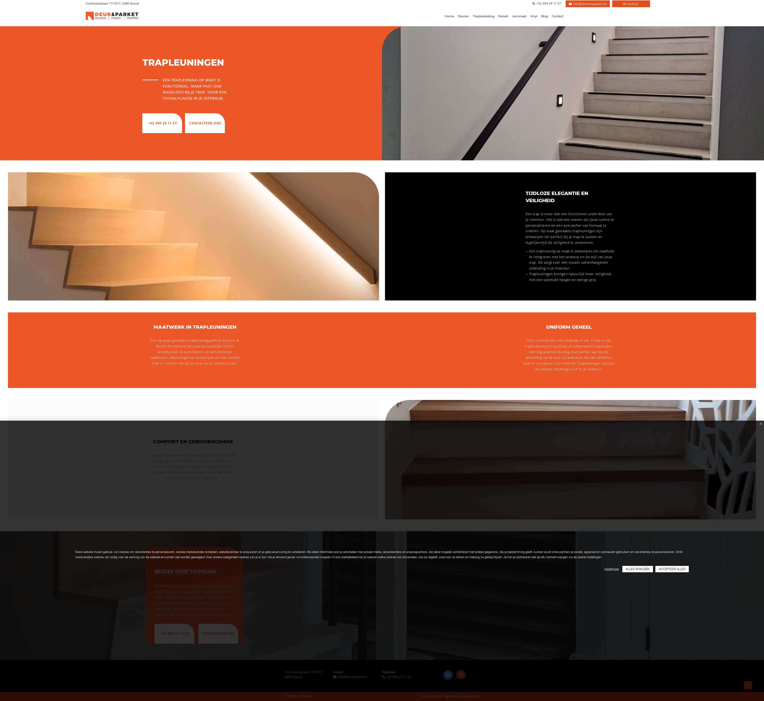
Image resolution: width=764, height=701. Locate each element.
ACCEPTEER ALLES (672, 569)
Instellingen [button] (611, 569)
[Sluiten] (760, 424)
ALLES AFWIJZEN (638, 569)
